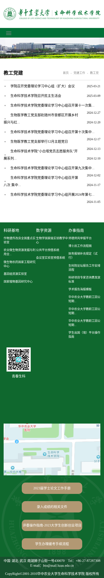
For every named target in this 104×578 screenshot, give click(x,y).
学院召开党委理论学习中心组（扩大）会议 (42, 86)
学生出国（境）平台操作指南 (84, 335)
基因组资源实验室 (15, 274)
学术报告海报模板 (80, 289)
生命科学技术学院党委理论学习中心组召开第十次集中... (52, 132)
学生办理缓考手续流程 (52, 544)
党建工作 (79, 73)
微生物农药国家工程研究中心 (20, 264)
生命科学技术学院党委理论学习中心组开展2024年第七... (52, 194)
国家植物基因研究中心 (18, 281)
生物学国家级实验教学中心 (52, 240)
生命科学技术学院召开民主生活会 (35, 96)
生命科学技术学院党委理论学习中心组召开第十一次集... (52, 105)
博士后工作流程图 (80, 246)
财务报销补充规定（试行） (82, 255)
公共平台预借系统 (47, 250)
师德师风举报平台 (80, 238)
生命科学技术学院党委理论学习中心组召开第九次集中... (52, 168)
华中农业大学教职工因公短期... (84, 299)
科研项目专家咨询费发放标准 (84, 279)
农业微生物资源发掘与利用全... (20, 252)
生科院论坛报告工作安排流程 (84, 268)
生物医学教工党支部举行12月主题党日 (39, 141)
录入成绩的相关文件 (52, 507)
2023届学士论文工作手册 (52, 488)
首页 (66, 73)
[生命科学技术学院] (52, 14)
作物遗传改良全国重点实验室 (20, 240)
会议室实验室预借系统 (50, 257)
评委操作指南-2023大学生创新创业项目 (52, 525)
